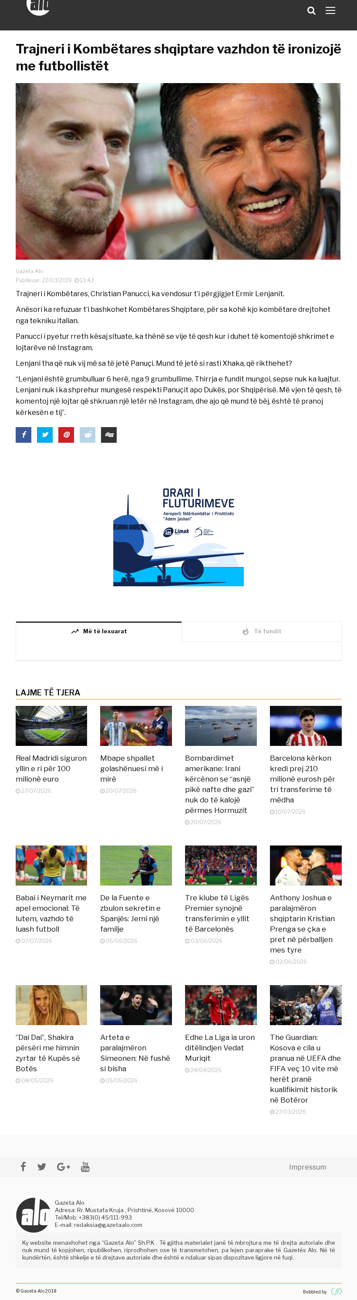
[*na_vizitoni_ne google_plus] (63, 1166)
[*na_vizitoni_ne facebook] (23, 1166)
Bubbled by (315, 1291)
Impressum (307, 1167)
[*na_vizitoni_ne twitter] (41, 1166)
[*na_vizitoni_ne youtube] (85, 1166)
